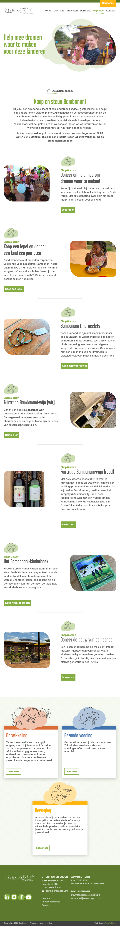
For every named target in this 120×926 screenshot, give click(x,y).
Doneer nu (68, 677)
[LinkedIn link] (7, 897)
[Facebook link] (21, 897)
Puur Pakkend (110, 923)
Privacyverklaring (51, 901)
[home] (19, 11)
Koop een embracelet (74, 365)
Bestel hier (11, 434)
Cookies (46, 905)
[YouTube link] (28, 897)
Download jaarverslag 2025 (85, 898)
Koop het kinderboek (17, 602)
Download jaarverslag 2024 (85, 895)
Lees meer (68, 209)
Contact (46, 898)
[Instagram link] (14, 897)
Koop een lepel (13, 288)
